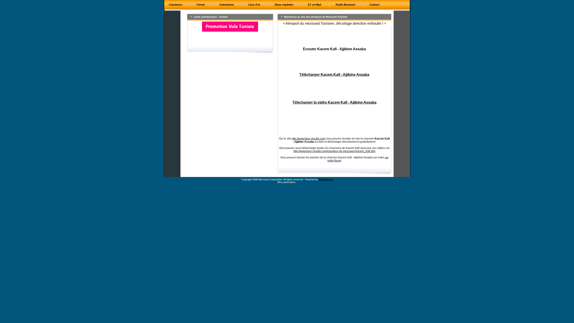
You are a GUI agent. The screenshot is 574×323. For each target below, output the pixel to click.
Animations (226, 4)
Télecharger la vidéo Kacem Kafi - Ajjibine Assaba (334, 102)
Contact (375, 4)
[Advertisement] (334, 36)
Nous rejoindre (284, 4)
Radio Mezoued (345, 4)
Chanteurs (175, 4)
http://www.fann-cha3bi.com (308, 138)
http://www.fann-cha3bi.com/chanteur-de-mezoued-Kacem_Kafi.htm (334, 151)
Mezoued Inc (326, 179)
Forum (201, 4)
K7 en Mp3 (314, 4)
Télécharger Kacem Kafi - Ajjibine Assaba (334, 74)
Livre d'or (254, 4)
